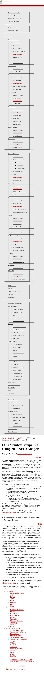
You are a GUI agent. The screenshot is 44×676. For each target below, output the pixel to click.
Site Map (13, 656)
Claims (10, 215)
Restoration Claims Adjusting (19, 329)
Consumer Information (13, 39)
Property (13, 597)
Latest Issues (20, 165)
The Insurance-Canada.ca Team (20, 405)
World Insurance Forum (14, 385)
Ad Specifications (12, 429)
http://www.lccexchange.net (9, 512)
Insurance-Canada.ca (13, 399)
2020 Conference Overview (19, 364)
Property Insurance (12, 74)
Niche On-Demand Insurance (19, 327)
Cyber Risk (11, 265)
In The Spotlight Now (13, 27)
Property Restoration (17, 136)
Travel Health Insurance (18, 103)
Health (12, 600)
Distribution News (14, 438)
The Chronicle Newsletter (14, 15)
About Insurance (16, 45)
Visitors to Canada (17, 124)
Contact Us (15, 402)
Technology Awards (9, 283)
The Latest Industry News (14, 12)
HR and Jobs (11, 270)
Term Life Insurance (17, 147)
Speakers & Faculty (17, 373)
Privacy (12, 654)
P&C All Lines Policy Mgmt (19, 209)
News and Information (18, 42)
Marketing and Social (13, 235)
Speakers (15, 350)
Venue (14, 358)
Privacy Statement (12, 431)
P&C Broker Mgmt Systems (19, 191)
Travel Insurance (12, 92)
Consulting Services (17, 426)
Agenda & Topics (17, 347)
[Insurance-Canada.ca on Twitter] (21, 660)
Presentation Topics (17, 312)
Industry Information (17, 610)
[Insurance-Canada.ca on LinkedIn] (22, 661)
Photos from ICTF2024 (18, 353)
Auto (12, 595)
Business (13, 602)
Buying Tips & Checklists (19, 51)
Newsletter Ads (16, 420)
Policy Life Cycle (17, 203)
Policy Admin (14, 615)
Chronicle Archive (21, 168)
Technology (11, 253)
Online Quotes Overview (18, 57)
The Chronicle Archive (13, 21)
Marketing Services (12, 411)
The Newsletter (18, 639)
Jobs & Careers (16, 60)
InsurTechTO (11, 387)
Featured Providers (17, 54)
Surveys (14, 174)
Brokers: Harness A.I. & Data (19, 332)
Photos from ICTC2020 (18, 367)
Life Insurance (11, 138)
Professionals (10, 608)
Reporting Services (17, 224)
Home (4, 438)
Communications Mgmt (18, 262)
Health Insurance (12, 106)
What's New (14, 645)
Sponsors (15, 356)
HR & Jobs (13, 626)
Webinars (10, 324)
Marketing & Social (16, 621)
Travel (12, 599)
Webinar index (16, 338)
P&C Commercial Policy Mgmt (20, 212)
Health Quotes (16, 118)
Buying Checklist (17, 71)
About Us (13, 647)
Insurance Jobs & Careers (19, 279)
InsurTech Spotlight (9, 24)
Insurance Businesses (9, 151)
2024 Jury (10, 294)
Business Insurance (12, 127)
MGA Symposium (12, 390)
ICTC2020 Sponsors (17, 376)
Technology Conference (14, 361)
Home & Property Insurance (19, 86)
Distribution (11, 183)
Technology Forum (12, 341)
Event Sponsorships (17, 414)
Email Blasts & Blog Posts (19, 417)
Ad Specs (13, 650)
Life (11, 604)
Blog (5, 33)
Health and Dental (17, 115)
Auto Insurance (12, 66)
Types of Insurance (8, 36)
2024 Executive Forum (18, 309)
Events (5, 300)
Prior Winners (11, 297)
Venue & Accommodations (19, 318)
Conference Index (17, 379)
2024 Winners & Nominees (14, 291)
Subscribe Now (20, 162)
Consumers (9, 591)
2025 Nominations (12, 288)
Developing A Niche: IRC (19, 335)
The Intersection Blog (18, 171)
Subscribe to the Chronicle (14, 18)
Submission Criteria (13, 30)
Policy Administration (13, 197)
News (5, 9)
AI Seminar (11, 393)
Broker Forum (14, 634)
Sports (12, 606)
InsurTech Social (12, 382)
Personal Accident (17, 121)
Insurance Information (13, 154)
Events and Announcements (14, 303)
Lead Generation (16, 194)
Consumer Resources (17, 48)
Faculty (14, 315)
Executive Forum (12, 306)
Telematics (10, 229)
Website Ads (15, 423)
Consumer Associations (18, 63)
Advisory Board (16, 408)
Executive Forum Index (18, 321)
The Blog (17, 637)
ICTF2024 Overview (17, 344)
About (5, 396)
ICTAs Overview (12, 285)
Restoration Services (17, 89)
